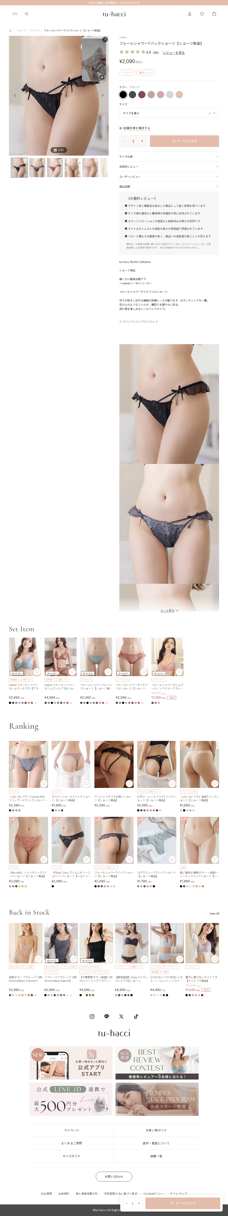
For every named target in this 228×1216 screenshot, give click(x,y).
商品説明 (124, 186)
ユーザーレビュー (130, 176)
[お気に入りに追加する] (36, 671)
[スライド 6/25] (108, 167)
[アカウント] (190, 14)
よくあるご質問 (71, 1143)
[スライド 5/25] (90, 167)
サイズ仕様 (126, 156)
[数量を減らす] (126, 1203)
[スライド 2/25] (37, 167)
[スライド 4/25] (73, 167)
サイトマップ (178, 1193)
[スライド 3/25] (55, 167)
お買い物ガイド (156, 1130)
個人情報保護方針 (87, 1193)
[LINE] (107, 1016)
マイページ (71, 1130)
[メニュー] (15, 14)
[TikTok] (136, 1016)
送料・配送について (156, 1143)
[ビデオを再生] (94, 60)
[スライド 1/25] (19, 167)
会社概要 (46, 1193)
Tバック (35, 30)
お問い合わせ (114, 1176)
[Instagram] (92, 1016)
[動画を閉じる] (105, 39)
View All (214, 913)
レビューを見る (174, 52)
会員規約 (63, 1193)
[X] (121, 1016)
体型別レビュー (128, 166)
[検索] (27, 14)
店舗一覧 (156, 1156)
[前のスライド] (14, 96)
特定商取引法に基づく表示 (121, 1193)
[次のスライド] (104, 96)
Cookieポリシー (154, 1193)
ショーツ (21, 30)
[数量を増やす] (139, 1203)
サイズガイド (72, 1156)
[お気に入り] (202, 14)
